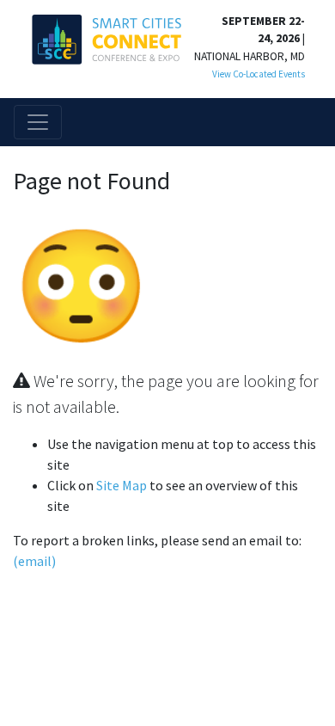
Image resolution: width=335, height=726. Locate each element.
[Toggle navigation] (38, 122)
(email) (34, 560)
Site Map (121, 485)
